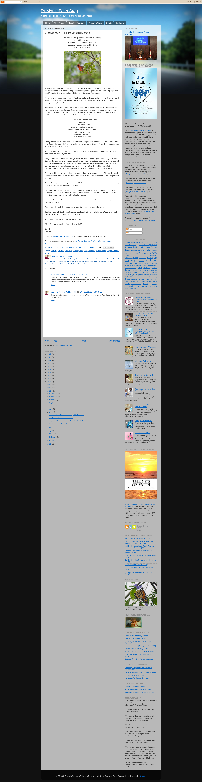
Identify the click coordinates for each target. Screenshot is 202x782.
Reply (53, 285)
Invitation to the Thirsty (134, 263)
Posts (130, 229)
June (51, 412)
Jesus (146, 263)
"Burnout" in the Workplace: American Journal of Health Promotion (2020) (139, 542)
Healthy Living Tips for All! (144, 375)
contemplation (78, 251)
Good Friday (129, 258)
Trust (47, 253)
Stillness (115, 251)
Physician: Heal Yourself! (58, 424)
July (51, 409)
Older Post (114, 341)
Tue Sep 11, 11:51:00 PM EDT (76, 274)
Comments (132, 233)
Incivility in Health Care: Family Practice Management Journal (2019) (139, 547)
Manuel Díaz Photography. (63, 236)
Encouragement (137, 250)
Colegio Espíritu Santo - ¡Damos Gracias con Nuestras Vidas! (146, 299)
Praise (127, 275)
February (53, 437)
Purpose (139, 275)
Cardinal (61, 251)
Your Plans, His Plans (142, 433)
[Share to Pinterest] (113, 247)
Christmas (128, 247)
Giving (149, 253)
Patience (91, 251)
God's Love (129, 255)
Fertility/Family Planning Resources (138, 689)
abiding (154, 284)
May (51, 428)
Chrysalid (68, 251)
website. (154, 157)
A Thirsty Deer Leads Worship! (88, 241)
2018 (49, 372)
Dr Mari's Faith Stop (59, 10)
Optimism (154, 270)
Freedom (142, 253)
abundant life (130, 286)
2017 (49, 375)
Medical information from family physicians (140, 692)
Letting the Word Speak (143, 421)
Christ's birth (130, 245)
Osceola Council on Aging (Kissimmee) (139, 659)
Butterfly (54, 251)
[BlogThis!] (106, 247)
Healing (150, 258)
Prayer (109, 251)
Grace (135, 258)
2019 (49, 369)
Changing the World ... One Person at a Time (145, 390)
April (51, 431)
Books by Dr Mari (145, 242)
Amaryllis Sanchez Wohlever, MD (64, 292)
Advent (127, 242)
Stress (139, 277)
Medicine (146, 268)
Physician (153, 272)
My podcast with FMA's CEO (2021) (138, 538)
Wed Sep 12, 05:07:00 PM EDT (91, 292)
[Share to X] (108, 247)
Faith (148, 249)
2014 (49, 385)
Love (140, 268)
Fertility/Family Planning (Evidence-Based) (140, 672)
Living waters (130, 268)
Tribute (141, 279)
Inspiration (151, 260)
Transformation (131, 279)
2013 (49, 388)
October (52, 400)
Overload (128, 272)
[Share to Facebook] (111, 247)
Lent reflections (138, 265)
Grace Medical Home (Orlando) (136, 636)
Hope (134, 260)
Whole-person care (133, 284)
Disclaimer (120, 23)
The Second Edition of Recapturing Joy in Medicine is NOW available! (145, 331)
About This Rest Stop (76, 23)
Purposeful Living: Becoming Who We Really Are (67, 421)
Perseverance (101, 251)
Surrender (144, 277)
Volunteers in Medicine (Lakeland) (137, 649)
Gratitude (142, 258)
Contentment (138, 247)
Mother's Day (136, 270)
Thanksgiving (153, 277)
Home (47, 23)
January (52, 440)
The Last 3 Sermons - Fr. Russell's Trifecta (144, 314)
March (51, 434)
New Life (146, 270)
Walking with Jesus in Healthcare (143, 281)
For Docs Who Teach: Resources (137, 678)
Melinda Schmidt (57, 274)
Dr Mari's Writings (95, 23)
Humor (141, 261)
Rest (144, 275)
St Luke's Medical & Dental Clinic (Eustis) (140, 651)
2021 (49, 363)
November (53, 397)
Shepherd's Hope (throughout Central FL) (140, 646)
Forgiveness (133, 253)
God (85, 251)
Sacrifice (149, 275)
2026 (49, 354)
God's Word (139, 255)
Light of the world (150, 265)
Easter (127, 250)
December (53, 394)
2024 (49, 357)
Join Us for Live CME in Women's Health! (143, 406)
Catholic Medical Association (135, 675)
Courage (146, 247)
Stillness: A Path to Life (143, 361)
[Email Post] (99, 247)
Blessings (134, 242)
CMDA (155, 242)
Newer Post (51, 341)
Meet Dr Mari (59, 23)
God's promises (151, 255)
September (53, 403)
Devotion (154, 247)
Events (109, 23)
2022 (49, 360)
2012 (49, 391)
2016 (49, 379)
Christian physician (148, 245)
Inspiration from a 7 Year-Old (145, 347)
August (52, 406)
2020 (49, 366)
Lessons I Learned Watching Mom (143, 220)
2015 (49, 382)
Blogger (142, 776)
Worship (146, 284)
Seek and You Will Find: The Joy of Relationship (66, 415)
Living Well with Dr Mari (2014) (136, 565)
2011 (49, 444)
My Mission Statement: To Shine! (61, 418)
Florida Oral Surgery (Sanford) (136, 638)
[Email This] (104, 247)
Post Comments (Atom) (63, 345)
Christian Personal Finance (135, 687)
